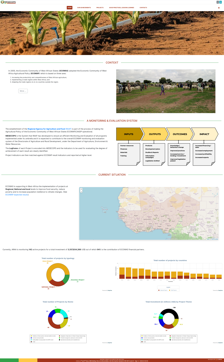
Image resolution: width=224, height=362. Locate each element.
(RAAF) (50, 129)
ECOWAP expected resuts (17, 195)
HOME (70, 7)
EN (220, 2)
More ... (23, 91)
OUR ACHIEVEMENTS (84, 7)
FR (217, 2)
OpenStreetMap (214, 239)
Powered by (107, 290)
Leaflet (208, 239)
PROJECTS (100, 7)
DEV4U (220, 359)
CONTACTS (143, 7)
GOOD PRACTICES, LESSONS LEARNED (121, 7)
